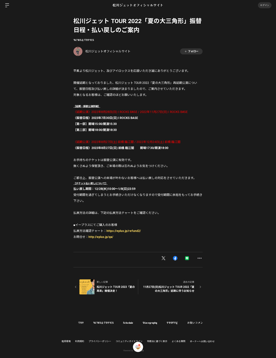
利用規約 (79, 341)
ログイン (264, 5)
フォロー (193, 51)
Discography (150, 322)
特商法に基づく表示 (157, 341)
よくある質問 (178, 341)
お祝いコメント (196, 322)
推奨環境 (66, 341)
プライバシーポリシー (100, 341)
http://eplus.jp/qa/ (100, 237)
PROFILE (172, 322)
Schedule (128, 322)
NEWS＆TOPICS (83, 40)
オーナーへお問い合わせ (202, 341)
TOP (81, 322)
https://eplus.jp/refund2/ (123, 231)
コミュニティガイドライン (129, 341)
